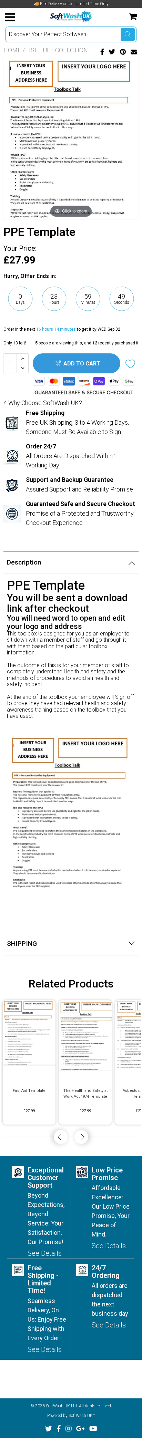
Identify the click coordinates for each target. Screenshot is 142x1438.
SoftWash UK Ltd (61, 1406)
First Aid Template (29, 1090)
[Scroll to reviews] (71, 318)
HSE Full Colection (57, 50)
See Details (45, 1253)
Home (12, 50)
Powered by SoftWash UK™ (71, 1415)
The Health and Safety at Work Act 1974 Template (85, 1093)
